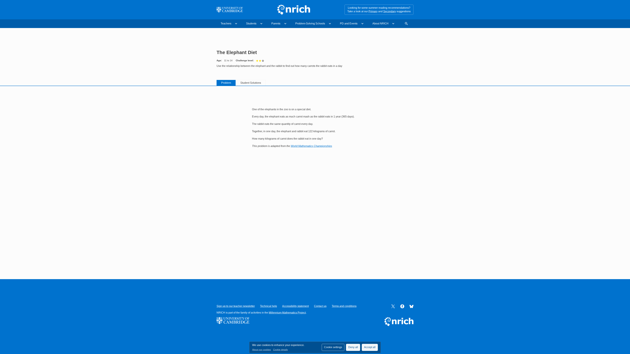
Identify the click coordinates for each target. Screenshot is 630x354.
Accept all (370, 347)
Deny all (353, 347)
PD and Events (348, 23)
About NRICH (380, 23)
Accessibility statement (295, 306)
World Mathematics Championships (311, 146)
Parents (275, 23)
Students (251, 23)
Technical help (268, 306)
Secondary (389, 11)
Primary (373, 11)
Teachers (226, 23)
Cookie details (280, 349)
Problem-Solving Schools (310, 23)
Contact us (320, 306)
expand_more (236, 24)
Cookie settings (333, 347)
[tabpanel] (315, 124)
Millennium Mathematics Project (287, 312)
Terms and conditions (344, 306)
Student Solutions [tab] (250, 82)
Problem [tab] (226, 82)
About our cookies (261, 349)
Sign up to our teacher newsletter (236, 306)
